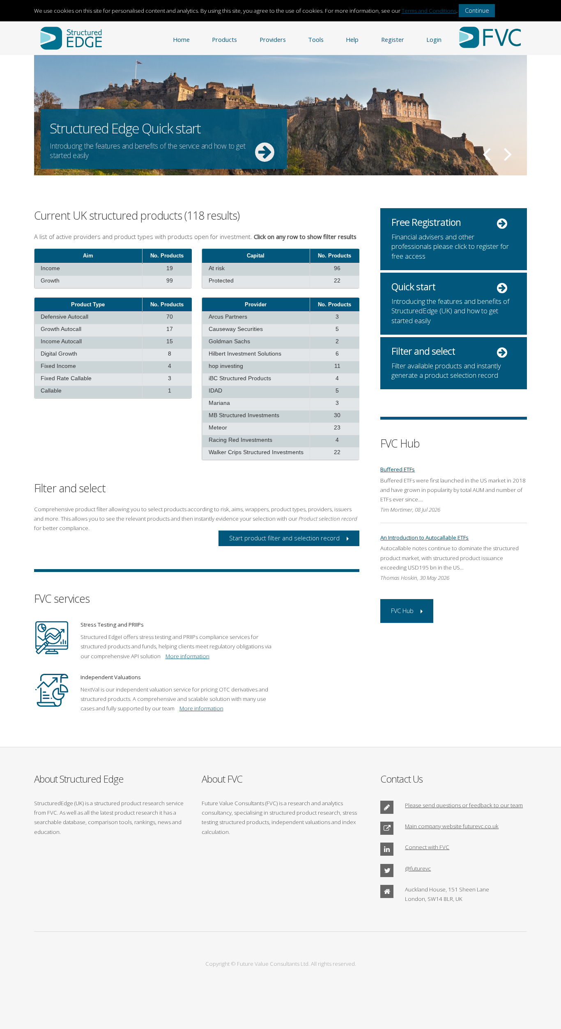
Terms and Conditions (429, 10)
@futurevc (418, 868)
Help (352, 39)
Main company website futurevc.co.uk (452, 826)
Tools (316, 39)
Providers (273, 39)
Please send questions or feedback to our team (464, 805)
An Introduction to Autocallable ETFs (424, 537)
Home (181, 39)
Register (392, 39)
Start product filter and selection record (284, 538)
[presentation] (113, 275)
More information (187, 656)
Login (433, 39)
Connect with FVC (427, 847)
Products (224, 39)
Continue (477, 10)
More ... (280, 115)
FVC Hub (402, 610)
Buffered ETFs (397, 469)
